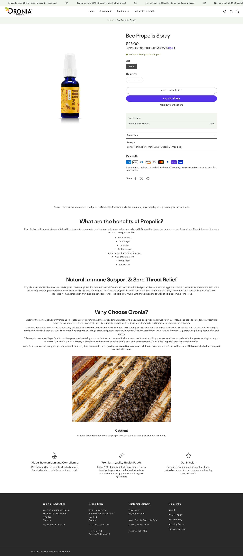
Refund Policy (175, 519)
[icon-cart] (237, 11)
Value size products (145, 11)
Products (121, 11)
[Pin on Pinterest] (148, 178)
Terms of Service (176, 529)
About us (104, 11)
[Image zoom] (70, 79)
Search (172, 510)
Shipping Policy (176, 524)
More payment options (171, 105)
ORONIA (44, 551)
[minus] (129, 80)
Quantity (131, 73)
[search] (225, 11)
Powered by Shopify (59, 551)
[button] (171, 90)
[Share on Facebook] (135, 178)
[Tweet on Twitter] (142, 178)
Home (91, 11)
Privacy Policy (175, 514)
